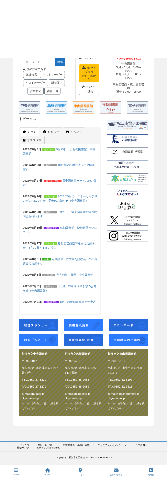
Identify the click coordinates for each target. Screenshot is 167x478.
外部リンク (23, 447)
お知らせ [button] (53, 131)
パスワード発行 (91, 89)
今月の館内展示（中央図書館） (76, 274)
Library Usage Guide (48, 447)
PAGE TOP (160, 459)
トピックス (23, 445)
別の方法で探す (36, 69)
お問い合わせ (116, 475)
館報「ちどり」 (46, 445)
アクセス (80, 475)
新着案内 (57, 82)
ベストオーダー (36, 82)
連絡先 (151, 475)
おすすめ (35, 91)
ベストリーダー (53, 74)
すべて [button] (31, 131)
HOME (47, 475)
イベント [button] (76, 131)
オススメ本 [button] (34, 140)
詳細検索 (31, 74)
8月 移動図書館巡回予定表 (78, 301)
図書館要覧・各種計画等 (76, 445)
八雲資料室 (141, 445)
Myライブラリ (89, 73)
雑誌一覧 (52, 91)
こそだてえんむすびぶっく (112, 445)
